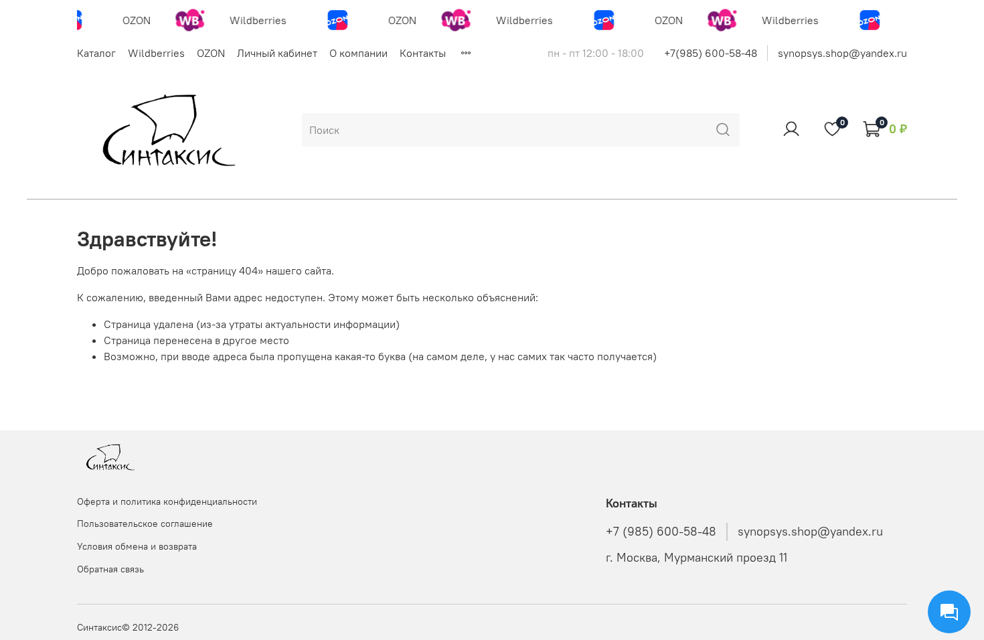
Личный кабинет (277, 53)
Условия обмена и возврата (137, 546)
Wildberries (156, 53)
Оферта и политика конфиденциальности (167, 501)
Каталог (96, 53)
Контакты (423, 53)
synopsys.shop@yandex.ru (842, 53)
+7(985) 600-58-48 (710, 53)
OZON (211, 53)
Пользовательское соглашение (145, 523)
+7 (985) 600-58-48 (661, 531)
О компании (358, 53)
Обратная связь (110, 569)
